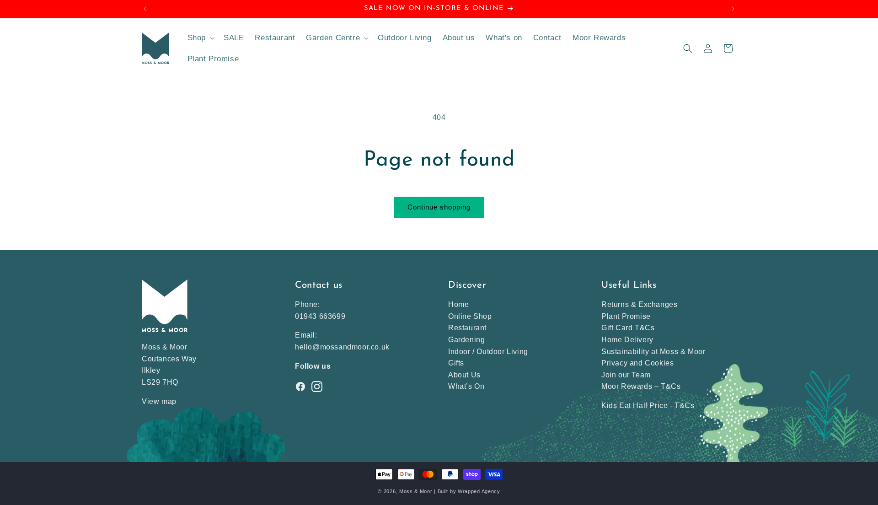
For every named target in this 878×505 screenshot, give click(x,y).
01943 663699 (320, 316)
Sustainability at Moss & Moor (653, 351)
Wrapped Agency (479, 491)
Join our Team (626, 375)
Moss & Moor (416, 491)
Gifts (456, 363)
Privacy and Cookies (637, 363)
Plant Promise (626, 316)
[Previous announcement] (145, 8)
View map (159, 401)
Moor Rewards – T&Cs (640, 386)
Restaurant (467, 328)
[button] (200, 37)
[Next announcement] (733, 8)
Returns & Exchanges (639, 304)
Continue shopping (439, 207)
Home (458, 304)
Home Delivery (627, 340)
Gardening (466, 340)
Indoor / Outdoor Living (488, 351)
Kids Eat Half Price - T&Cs (648, 405)
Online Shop (470, 316)
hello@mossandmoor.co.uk (342, 347)
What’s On (466, 386)
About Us (464, 375)
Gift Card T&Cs (627, 328)
